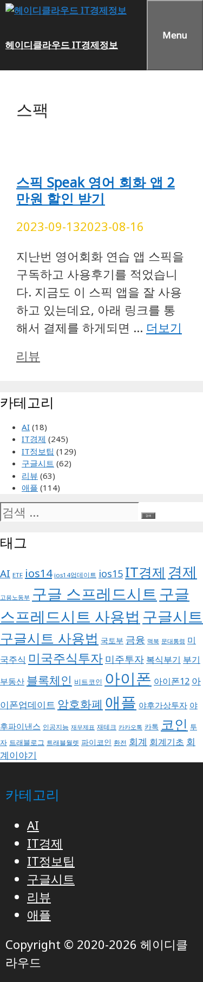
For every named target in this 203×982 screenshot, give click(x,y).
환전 (120, 743)
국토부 (112, 640)
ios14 (38, 573)
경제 (182, 572)
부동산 (12, 681)
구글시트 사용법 (49, 638)
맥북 (153, 641)
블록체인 (49, 680)
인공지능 (56, 727)
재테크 (106, 727)
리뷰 (28, 355)
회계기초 (166, 742)
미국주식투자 (65, 658)
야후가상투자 (163, 705)
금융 (135, 639)
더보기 (164, 327)
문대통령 (173, 641)
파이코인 (96, 742)
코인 (174, 724)
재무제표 (83, 727)
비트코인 (88, 682)
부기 (191, 659)
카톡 (152, 726)
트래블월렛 (63, 743)
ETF (17, 575)
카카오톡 (130, 727)
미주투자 (124, 659)
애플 (30, 487)
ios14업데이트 (75, 575)
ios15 (111, 573)
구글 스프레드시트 (94, 593)
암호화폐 (80, 703)
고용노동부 (15, 597)
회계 (138, 741)
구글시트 (38, 463)
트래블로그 (26, 742)
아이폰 (128, 678)
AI (26, 426)
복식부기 (163, 659)
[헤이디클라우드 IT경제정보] (66, 10)
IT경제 (34, 438)
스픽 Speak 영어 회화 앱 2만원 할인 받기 (95, 190)
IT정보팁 (38, 451)
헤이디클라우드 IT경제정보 (61, 44)
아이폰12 (171, 681)
